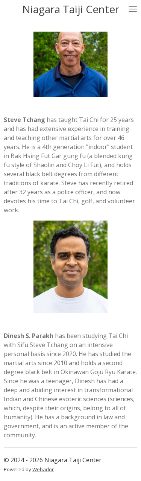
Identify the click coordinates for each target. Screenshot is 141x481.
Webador (43, 469)
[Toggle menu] (132, 9)
